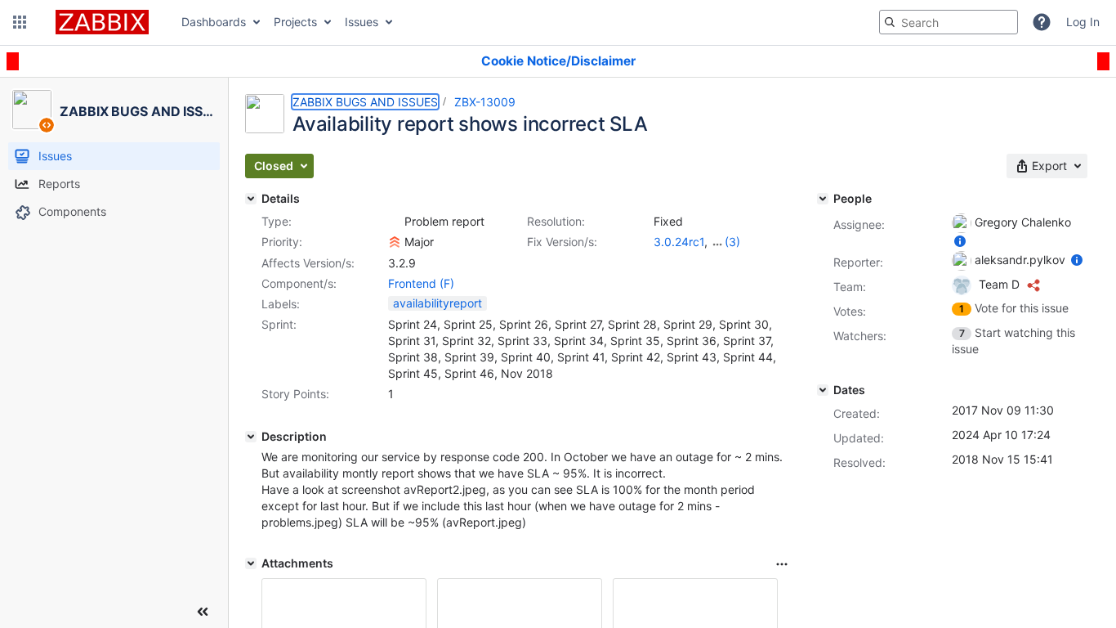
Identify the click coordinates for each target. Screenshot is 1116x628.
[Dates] (822, 390)
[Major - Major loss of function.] (394, 242)
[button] (19, 22)
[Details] (251, 198)
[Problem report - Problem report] (394, 221)
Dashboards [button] (213, 22)
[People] (822, 198)
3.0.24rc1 (679, 242)
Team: (849, 287)
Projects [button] (295, 22)
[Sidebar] (202, 611)
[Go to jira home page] (102, 22)
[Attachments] (251, 563)
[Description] (251, 436)
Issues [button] (361, 22)
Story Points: (295, 394)
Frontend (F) (421, 283)
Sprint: (279, 324)
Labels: (280, 304)
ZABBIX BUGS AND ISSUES (365, 102)
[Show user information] (959, 241)
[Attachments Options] (781, 564)
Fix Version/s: (562, 242)
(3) (732, 242)
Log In (1083, 22)
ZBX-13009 (485, 102)
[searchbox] (948, 22)
